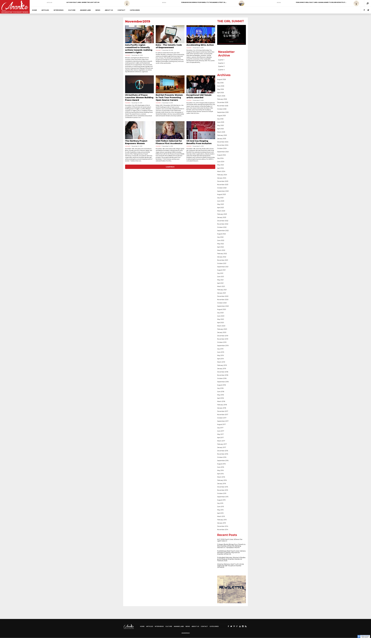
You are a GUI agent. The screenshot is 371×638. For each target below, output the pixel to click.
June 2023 (220, 201)
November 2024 (222, 145)
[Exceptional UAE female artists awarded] (200, 84)
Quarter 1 (221, 60)
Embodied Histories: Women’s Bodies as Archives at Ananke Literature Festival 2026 (231, 559)
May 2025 (220, 125)
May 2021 (220, 280)
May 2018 (220, 395)
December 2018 (222, 372)
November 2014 (222, 529)
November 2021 (222, 260)
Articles (49, 2)
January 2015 (221, 523)
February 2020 (222, 329)
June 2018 (220, 391)
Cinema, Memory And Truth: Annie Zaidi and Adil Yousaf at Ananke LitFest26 (230, 565)
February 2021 (222, 290)
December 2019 (222, 336)
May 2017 (220, 434)
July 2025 (220, 119)
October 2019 (221, 342)
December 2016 (222, 451)
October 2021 (221, 263)
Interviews (58, 10)
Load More (170, 167)
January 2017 (221, 447)
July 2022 (220, 237)
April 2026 (220, 92)
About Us (109, 10)
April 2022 (220, 247)
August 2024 (221, 155)
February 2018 (222, 405)
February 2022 (222, 253)
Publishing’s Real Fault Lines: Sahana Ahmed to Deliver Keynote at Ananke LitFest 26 (231, 552)
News (97, 10)
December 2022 (222, 221)
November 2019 (222, 339)
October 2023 (221, 188)
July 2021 (220, 273)
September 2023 (223, 191)
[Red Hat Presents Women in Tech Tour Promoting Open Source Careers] (170, 84)
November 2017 (222, 414)
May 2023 (220, 204)
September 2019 (222, 345)
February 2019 (222, 365)
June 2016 (220, 467)
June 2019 (220, 352)
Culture (71, 10)
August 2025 (221, 115)
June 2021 (220, 276)
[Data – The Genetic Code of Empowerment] (170, 34)
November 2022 (222, 224)
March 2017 (221, 441)
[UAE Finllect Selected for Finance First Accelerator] (170, 130)
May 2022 (220, 244)
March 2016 (221, 477)
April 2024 (220, 168)
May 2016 (220, 470)
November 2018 (222, 375)
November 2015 (222, 490)
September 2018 (223, 382)
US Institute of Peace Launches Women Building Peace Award (139, 97)
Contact (121, 10)
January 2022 (221, 257)
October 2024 (222, 148)
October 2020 (222, 303)
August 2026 (221, 79)
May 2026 (220, 89)
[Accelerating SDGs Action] (200, 34)
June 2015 (220, 506)
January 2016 (221, 483)
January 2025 (221, 138)
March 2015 (221, 516)
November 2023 (222, 184)
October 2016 (221, 457)
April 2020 (220, 322)
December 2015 (222, 487)
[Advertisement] (185, 612)
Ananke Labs (85, 10)
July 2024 (220, 158)
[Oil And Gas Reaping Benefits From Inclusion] (200, 130)
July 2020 (220, 313)
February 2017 (222, 444)
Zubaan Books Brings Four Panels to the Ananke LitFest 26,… (204, 2)
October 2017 (221, 418)
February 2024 (222, 175)
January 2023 (221, 217)
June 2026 (220, 86)
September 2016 (222, 460)
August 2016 (221, 464)
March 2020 (221, 326)
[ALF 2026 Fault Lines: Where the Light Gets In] (127, 3)
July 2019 (220, 349)
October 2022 (221, 227)
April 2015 (220, 513)
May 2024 (220, 165)
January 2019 (221, 368)
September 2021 (222, 267)
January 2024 (221, 178)
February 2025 (222, 135)
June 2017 (220, 431)
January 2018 (221, 408)
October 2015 (221, 493)
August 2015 (221, 500)
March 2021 (221, 286)
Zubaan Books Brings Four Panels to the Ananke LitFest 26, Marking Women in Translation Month (231, 545)
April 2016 (220, 474)
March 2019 (221, 362)
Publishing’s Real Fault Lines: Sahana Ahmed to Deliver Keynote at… (321, 2)
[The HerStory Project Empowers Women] (139, 130)
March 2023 (221, 211)
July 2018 (220, 388)
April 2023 (220, 207)
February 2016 (222, 480)
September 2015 (222, 497)
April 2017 (220, 437)
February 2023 (222, 214)
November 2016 (222, 454)
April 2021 (220, 283)
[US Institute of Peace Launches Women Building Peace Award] (139, 84)
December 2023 (222, 181)
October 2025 (221, 109)
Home (34, 10)
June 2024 (220, 161)
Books (164, 2)
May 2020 (220, 319)
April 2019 (220, 359)
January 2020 (221, 332)
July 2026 (220, 83)
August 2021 (221, 270)
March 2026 (221, 96)
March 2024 (221, 171)
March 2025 (221, 132)
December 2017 (222, 411)
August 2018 (221, 385)
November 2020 (222, 299)
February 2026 (222, 99)
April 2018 (220, 398)
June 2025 (220, 122)
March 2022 (221, 250)
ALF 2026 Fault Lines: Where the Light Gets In (82, 2)
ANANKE (127, 55)
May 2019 (220, 355)
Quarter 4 (221, 70)
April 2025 (220, 129)
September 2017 (222, 421)
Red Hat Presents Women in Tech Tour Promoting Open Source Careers (169, 97)
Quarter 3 (221, 66)
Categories (135, 10)
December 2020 (222, 296)
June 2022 (220, 240)
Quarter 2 (221, 63)
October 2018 (221, 378)
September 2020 (223, 306)
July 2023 (220, 198)
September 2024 (223, 152)
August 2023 (221, 194)
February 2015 (222, 520)
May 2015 (220, 510)
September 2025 (222, 112)
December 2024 (222, 142)
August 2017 (221, 424)
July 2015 (220, 503)
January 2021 (221, 293)
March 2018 (221, 401)
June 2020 (220, 316)
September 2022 (223, 230)
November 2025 (222, 106)
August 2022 (221, 234)
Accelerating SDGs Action (200, 45)
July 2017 (220, 428)
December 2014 (222, 526)
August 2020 (221, 309)
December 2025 (222, 102)
